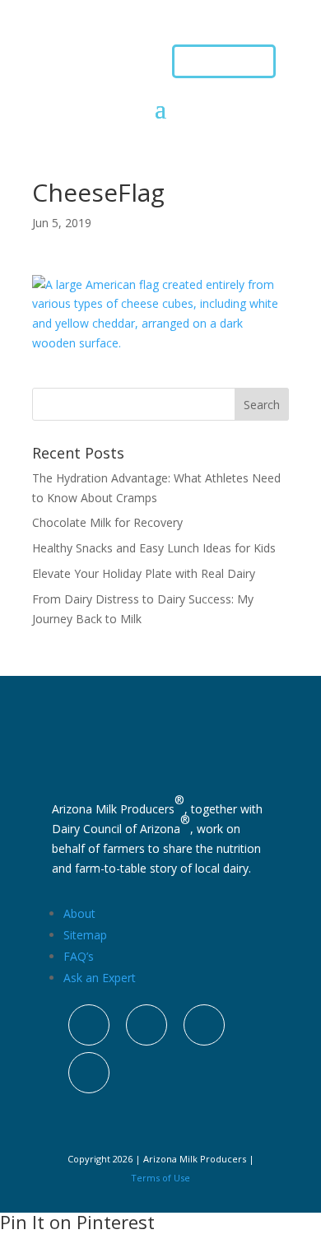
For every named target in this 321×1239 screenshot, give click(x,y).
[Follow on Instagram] (88, 1025)
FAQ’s (78, 956)
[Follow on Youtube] (88, 1072)
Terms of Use (160, 1177)
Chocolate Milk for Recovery (107, 522)
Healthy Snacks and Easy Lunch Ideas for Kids (154, 548)
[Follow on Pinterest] (204, 1025)
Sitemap (85, 935)
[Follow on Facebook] (146, 1025)
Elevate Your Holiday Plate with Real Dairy (143, 573)
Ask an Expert (99, 977)
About (79, 913)
